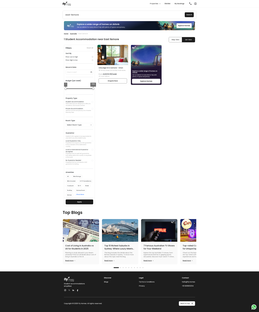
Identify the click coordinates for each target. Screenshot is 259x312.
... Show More (79, 194)
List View (188, 39)
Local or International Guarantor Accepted (78, 153)
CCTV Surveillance (85, 181)
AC (68, 176)
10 (144, 267)
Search (189, 15)
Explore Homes (184, 25)
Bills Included (71, 181)
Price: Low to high (72, 57)
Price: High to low (71, 60)
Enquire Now (113, 81)
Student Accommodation (78, 103)
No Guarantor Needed (76, 162)
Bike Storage (77, 176)
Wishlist (167, 3)
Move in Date (71, 67)
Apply (79, 202)
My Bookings (179, 3)
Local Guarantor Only (78, 143)
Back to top (185, 303)
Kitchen (69, 195)
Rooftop (69, 190)
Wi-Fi (79, 186)
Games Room (80, 190)
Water (87, 186)
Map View (175, 39)
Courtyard (70, 186)
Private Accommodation (78, 110)
